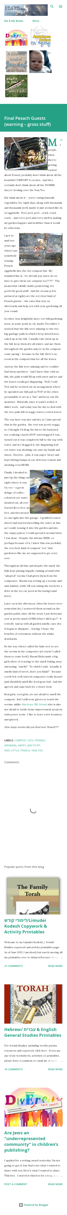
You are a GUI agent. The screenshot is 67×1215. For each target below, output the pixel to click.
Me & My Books (13, 21)
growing (10, 745)
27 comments (13, 966)
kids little (11, 750)
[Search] (52, 6)
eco (30, 740)
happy (22, 745)
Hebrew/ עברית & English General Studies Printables (32, 1032)
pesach (25, 750)
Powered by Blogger (35, 1205)
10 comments (13, 1069)
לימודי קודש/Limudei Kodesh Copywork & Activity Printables (25, 926)
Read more (55, 966)
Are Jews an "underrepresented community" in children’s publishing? (31, 1141)
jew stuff (33, 745)
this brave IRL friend (34, 704)
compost (20, 740)
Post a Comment (15, 1184)
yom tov (37, 750)
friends (40, 740)
